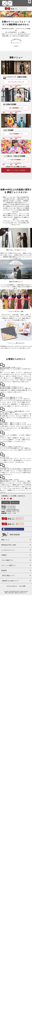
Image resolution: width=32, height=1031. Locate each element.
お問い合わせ (15, 502)
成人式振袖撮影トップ (16, 108)
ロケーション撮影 (6, 86)
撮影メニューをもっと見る (15, 170)
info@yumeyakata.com (12, 509)
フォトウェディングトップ (16, 82)
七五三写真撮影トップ (16, 134)
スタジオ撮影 (12, 86)
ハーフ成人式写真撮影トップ (16, 160)
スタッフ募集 (22, 585)
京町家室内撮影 (18, 86)
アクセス (6, 502)
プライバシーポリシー (12, 585)
